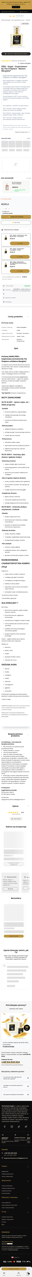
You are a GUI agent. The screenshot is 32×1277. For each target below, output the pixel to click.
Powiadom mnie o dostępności (14, 863)
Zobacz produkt (13, 936)
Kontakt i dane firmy (7, 1217)
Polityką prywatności (13, 1249)
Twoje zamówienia (7, 1186)
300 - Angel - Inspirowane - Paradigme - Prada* (17, 249)
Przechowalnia (6, 1193)
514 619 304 (25, 11)
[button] (16, 316)
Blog (3, 1224)
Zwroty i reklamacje (7, 1176)
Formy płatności (6, 1202)
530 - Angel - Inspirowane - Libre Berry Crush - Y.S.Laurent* (18, 236)
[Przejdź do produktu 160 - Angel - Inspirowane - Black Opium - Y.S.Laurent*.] (14, 914)
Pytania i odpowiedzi (7, 1219)
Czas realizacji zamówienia (9, 1205)
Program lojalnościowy (8, 1188)
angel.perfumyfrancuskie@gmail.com (13, 799)
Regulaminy (5, 1171)
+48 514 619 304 (10, 1062)
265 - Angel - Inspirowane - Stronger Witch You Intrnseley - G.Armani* (18, 263)
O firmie (4, 1222)
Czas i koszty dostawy (8, 1207)
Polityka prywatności (7, 1174)
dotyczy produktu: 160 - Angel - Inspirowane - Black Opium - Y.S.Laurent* (16, 987)
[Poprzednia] (1, 5)
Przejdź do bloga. (8, 1046)
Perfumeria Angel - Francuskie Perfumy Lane (12, 20)
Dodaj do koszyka (17, 217)
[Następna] (30, 5)
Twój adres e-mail (7, 1241)
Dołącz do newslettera (9, 1243)
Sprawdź (10, 889)
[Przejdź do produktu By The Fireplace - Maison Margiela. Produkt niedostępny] (14, 841)
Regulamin (20, 1246)
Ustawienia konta (6, 1191)
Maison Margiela (25, 63)
